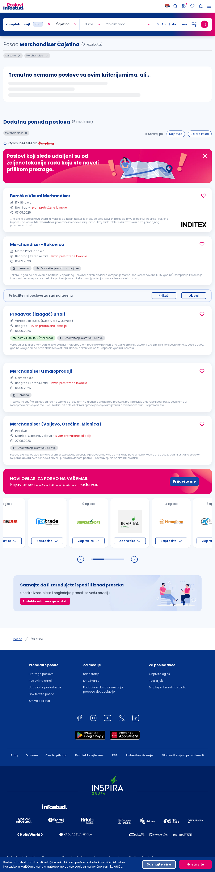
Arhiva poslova (39, 701)
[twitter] (121, 719)
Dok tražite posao (41, 694)
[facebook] (79, 719)
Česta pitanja (56, 755)
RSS (115, 755)
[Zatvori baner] (205, 156)
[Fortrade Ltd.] (35, 523)
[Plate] (184, 6)
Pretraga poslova (41, 674)
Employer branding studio (167, 687)
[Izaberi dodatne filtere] (194, 24)
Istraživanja (91, 681)
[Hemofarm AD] (159, 523)
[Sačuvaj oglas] (204, 196)
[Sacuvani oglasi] (192, 6)
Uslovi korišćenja (139, 755)
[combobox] (26, 24)
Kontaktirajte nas (89, 755)
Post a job (156, 681)
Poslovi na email (40, 681)
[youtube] (107, 719)
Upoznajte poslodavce (45, 687)
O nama (31, 755)
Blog (14, 755)
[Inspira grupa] (118, 523)
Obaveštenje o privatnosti (183, 755)
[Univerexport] (77, 523)
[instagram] (93, 719)
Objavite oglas (159, 674)
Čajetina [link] (37, 639)
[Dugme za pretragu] (204, 24)
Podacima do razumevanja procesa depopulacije (103, 689)
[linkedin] (135, 719)
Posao (17, 639)
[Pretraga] (175, 6)
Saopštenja (91, 674)
